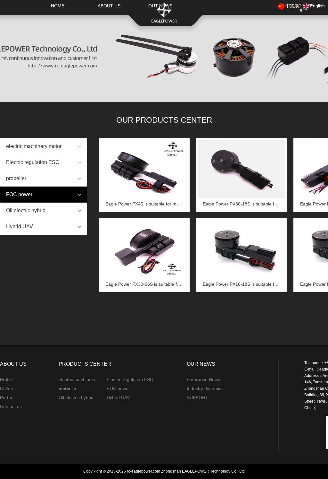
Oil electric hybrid (25, 210)
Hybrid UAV (19, 226)
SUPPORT (197, 397)
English (317, 5)
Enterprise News (203, 379)
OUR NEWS (201, 364)
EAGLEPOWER (164, 13)
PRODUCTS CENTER (85, 364)
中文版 (292, 5)
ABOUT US (109, 5)
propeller (16, 178)
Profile (6, 379)
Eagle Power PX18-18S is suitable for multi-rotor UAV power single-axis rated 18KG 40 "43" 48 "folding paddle (241, 284)
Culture (7, 388)
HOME (57, 5)
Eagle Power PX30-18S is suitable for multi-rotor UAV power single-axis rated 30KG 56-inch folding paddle (241, 203)
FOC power (19, 194)
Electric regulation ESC (32, 162)
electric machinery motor (34, 146)
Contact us (11, 406)
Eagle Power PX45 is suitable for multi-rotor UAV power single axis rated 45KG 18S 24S (144, 203)
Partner (7, 397)
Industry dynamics (205, 388)
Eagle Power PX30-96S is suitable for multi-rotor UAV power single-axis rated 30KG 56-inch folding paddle (144, 284)
